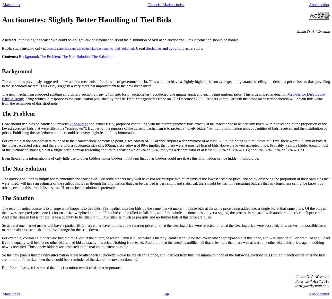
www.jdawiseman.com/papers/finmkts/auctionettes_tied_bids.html (90, 48)
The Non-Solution (76, 56)
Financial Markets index (166, 5)
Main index (11, 5)
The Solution (102, 56)
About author (319, 5)
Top (166, 294)
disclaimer (153, 48)
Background (28, 56)
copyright (176, 48)
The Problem (50, 56)
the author (80, 124)
